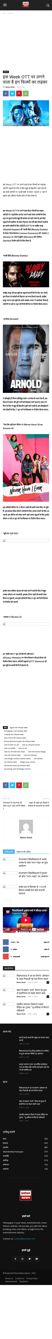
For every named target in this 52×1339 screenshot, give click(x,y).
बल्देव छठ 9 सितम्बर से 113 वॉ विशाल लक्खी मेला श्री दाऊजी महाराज (32, 890)
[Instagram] (22, 1259)
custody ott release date (14, 734)
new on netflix (9, 748)
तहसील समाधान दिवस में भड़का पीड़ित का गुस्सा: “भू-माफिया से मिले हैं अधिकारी (33, 1007)
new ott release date (12, 755)
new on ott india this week (14, 752)
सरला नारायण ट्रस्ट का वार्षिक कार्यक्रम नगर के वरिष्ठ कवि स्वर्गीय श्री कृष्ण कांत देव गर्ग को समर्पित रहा (34, 1067)
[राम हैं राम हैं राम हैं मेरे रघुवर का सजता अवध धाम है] (10, 1041)
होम (4, 13)
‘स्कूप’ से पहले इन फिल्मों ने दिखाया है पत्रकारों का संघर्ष (38, 804)
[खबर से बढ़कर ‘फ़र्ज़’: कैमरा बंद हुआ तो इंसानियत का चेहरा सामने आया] (8, 994)
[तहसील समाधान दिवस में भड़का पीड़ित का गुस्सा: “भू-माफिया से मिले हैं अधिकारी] (8, 1008)
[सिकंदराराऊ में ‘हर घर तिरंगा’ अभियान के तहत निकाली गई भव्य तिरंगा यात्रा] (8, 980)
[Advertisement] (26, 44)
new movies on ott (11, 745)
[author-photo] (26, 833)
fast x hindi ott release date (15, 738)
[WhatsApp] (26, 93)
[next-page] (9, 901)
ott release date (10, 762)
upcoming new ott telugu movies (17, 769)
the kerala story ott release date (17, 765)
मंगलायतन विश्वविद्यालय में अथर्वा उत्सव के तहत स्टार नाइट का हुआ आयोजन (33, 862)
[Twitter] (12, 93)
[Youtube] (36, 1259)
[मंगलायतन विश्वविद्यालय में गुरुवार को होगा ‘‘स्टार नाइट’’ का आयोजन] (10, 876)
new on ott (22, 748)
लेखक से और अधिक (23, 852)
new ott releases (30, 755)
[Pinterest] (19, 93)
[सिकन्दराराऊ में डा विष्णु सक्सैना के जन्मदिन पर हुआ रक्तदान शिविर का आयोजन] (10, 1054)
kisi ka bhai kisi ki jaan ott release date (19, 741)
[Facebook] (6, 93)
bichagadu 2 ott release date (15, 731)
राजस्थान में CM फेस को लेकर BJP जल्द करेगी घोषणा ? (14, 806)
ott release (38, 758)
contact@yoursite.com (24, 1238)
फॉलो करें (46, 949)
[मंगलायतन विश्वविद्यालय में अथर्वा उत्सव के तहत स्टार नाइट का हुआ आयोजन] (10, 863)
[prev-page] (4, 901)
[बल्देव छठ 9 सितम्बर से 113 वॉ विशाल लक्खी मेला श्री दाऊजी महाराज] (10, 890)
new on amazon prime (31, 745)
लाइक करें (46, 942)
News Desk (10, 87)
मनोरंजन (10, 13)
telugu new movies (27, 762)
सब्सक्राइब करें (45, 956)
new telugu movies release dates (17, 758)
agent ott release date (19, 727)
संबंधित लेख (9, 852)
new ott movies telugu (37, 752)
